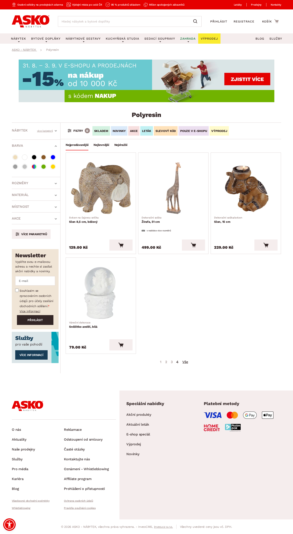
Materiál (20, 195)
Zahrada (188, 38)
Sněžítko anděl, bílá (83, 324)
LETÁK (146, 131)
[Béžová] (15, 157)
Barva (17, 146)
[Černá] (34, 157)
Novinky (119, 131)
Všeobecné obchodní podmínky (30, 500)
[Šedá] (15, 166)
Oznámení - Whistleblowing (86, 469)
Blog (259, 38)
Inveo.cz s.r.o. (163, 526)
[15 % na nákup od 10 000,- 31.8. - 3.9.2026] (146, 101)
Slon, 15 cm (228, 219)
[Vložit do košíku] (121, 245)
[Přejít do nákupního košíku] (270, 21)
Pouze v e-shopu (193, 131)
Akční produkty (138, 415)
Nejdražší (120, 145)
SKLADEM (101, 131)
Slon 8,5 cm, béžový (84, 219)
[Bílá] (24, 157)
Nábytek (19, 130)
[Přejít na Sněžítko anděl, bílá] (101, 293)
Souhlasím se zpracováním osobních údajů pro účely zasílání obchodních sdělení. (36, 298)
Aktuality (19, 439)
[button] (9, 524)
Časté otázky (74, 449)
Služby (275, 38)
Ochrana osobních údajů (78, 500)
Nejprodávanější (77, 145)
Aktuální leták (137, 424)
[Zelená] (43, 166)
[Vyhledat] (196, 21)
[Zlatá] (53, 166)
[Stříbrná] (24, 166)
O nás (16, 430)
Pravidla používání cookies (80, 508)
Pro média (20, 469)
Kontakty (276, 4)
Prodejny (256, 4)
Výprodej (133, 444)
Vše (185, 362)
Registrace (244, 21)
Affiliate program (78, 479)
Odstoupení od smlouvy (83, 439)
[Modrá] (53, 157)
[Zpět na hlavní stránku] (30, 21)
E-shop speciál (138, 434)
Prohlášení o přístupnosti (84, 489)
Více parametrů (34, 234)
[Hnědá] (43, 157)
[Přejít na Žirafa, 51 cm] (173, 188)
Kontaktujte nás (77, 459)
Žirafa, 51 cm (151, 219)
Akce (16, 218)
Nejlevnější (101, 145)
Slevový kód (166, 131)
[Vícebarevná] (34, 166)
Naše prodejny (23, 449)
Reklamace (73, 430)
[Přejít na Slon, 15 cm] (246, 188)
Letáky (238, 4)
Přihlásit (218, 21)
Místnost (20, 207)
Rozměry (20, 183)
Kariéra (17, 479)
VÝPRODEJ (219, 131)
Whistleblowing (21, 508)
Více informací (30, 311)
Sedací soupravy (159, 38)
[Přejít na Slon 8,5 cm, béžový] (101, 188)
